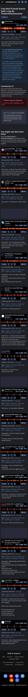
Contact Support (19, 657)
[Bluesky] (17, 676)
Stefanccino (9, 544)
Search (24, 17)
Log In (11, 103)
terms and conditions (8, 58)
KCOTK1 (8, 623)
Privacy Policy (20, 662)
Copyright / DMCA (14, 659)
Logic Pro (21, 239)
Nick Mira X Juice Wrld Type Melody (14, 289)
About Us (9, 657)
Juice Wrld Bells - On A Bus (13, 149)
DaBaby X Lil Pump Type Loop (14, 389)
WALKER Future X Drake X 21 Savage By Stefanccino (14, 541)
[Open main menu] (2, 2)
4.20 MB (6, 239)
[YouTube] (11, 676)
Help (3, 657)
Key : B (11, 39)
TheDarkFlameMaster (12, 23)
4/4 (2, 39)
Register (17, 103)
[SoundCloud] (11, 680)
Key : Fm (12, 430)
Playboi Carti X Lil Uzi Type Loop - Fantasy (16, 222)
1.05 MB (6, 520)
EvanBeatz (9, 582)
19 (25, 477)
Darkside (8, 621)
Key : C (11, 520)
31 (25, 150)
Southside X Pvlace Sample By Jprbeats (14, 316)
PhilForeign (9, 319)
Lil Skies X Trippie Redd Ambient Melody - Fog (15, 182)
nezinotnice (9, 506)
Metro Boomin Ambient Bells (14, 475)
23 (25, 185)
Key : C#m (12, 462)
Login (4, 31)
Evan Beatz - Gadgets (12, 580)
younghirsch (9, 477)
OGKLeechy (9, 151)
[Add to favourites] (11, 31)
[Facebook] (5, 676)
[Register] (22, 2)
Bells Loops (22, 37)
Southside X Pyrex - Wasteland (15, 447)
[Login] (19, 2)
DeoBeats (9, 292)
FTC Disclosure (19, 664)
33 (25, 225)
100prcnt (8, 225)
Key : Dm (12, 333)
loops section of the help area (10, 69)
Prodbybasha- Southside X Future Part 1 (13, 255)
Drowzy (7, 351)
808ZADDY (9, 416)
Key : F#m (12, 306)
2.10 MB (6, 39)
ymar (7, 185)
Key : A (11, 637)
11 (25, 292)
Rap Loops (14, 403)
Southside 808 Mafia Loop (13, 414)
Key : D (12, 367)
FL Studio (16, 39)
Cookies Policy (9, 664)
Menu (4, 17)
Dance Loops (14, 37)
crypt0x (8, 353)
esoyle (8, 448)
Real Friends (9, 21)
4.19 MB (6, 405)
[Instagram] (17, 680)
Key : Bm (12, 405)
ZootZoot (7, 113)
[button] (25, 2)
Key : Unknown (18, 164)
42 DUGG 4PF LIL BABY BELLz (14, 504)
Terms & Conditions (8, 662)
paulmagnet (9, 391)
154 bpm (7, 37)
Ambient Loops (15, 163)
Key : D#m (12, 271)
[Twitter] (22, 676)
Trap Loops (14, 237)
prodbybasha (10, 258)
